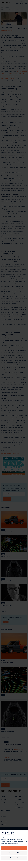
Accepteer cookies (14, 848)
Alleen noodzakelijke (14, 853)
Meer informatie (14, 857)
